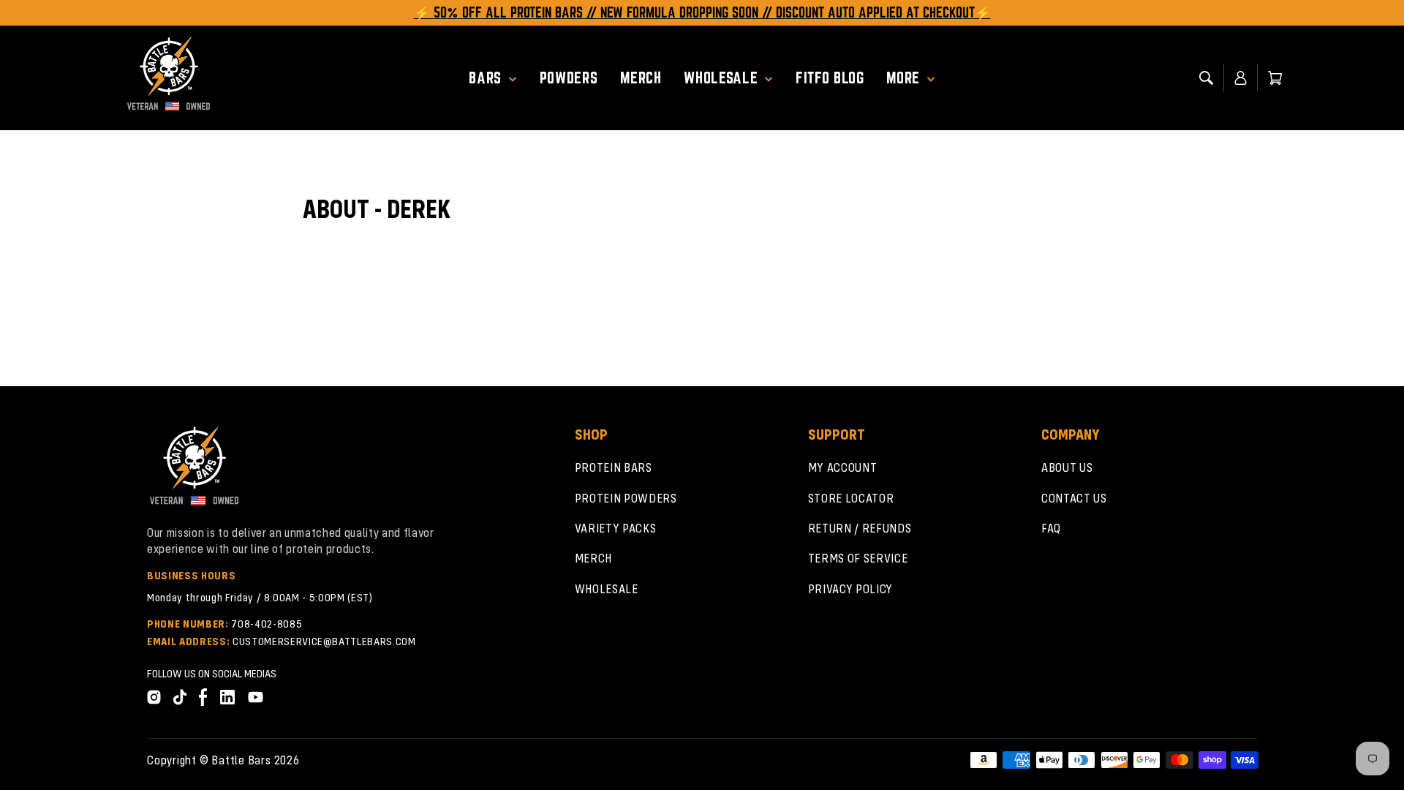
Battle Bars (241, 759)
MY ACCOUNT (843, 467)
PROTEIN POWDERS (626, 497)
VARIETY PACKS (616, 527)
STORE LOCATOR (851, 497)
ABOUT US (1066, 467)
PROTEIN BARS (613, 467)
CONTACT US (1074, 497)
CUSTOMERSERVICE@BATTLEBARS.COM (324, 640)
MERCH (593, 557)
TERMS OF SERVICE (858, 557)
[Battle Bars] (169, 77)
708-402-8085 (266, 623)
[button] (498, 78)
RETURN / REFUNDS (860, 527)
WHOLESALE (606, 588)
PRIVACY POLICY (850, 588)
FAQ (1051, 527)
